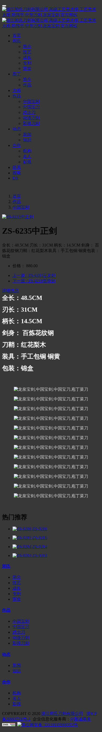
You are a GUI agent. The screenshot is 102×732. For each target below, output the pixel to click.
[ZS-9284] (22, 546)
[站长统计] (8, 725)
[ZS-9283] (22, 555)
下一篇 (34, 281)
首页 (17, 35)
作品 (17, 201)
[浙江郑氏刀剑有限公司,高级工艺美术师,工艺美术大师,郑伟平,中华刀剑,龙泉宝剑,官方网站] (51, 18)
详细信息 (10, 290)
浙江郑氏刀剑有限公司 (62, 713)
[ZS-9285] (22, 537)
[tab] (51, 291)
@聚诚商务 (80, 719)
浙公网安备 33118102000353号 (49, 725)
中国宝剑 (21, 207)
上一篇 (34, 275)
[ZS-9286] (22, 529)
